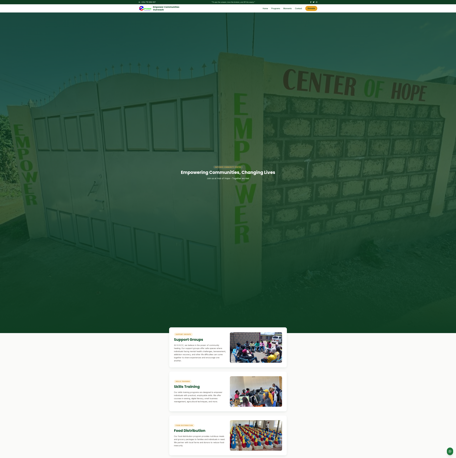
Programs (275, 8)
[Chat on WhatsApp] (450, 451)
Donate (311, 8)
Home (265, 8)
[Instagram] (316, 2)
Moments (287, 8)
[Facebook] (310, 2)
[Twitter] (313, 2)
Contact (298, 8)
